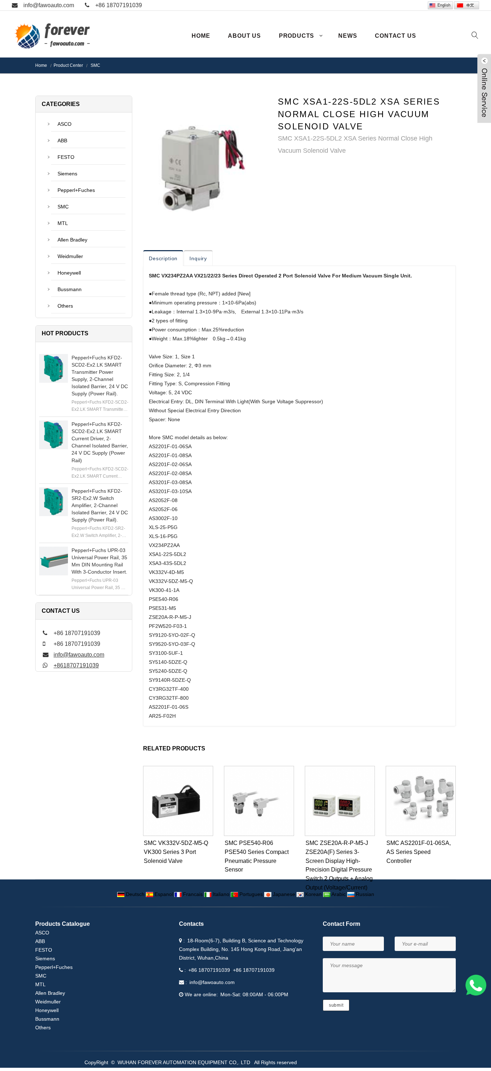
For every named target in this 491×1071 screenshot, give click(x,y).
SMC (95, 65)
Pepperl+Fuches (76, 190)
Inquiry (198, 258)
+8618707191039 (76, 665)
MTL (63, 223)
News (347, 36)
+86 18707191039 (118, 5)
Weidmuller (70, 256)
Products (296, 36)
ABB (62, 140)
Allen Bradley (72, 240)
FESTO (66, 157)
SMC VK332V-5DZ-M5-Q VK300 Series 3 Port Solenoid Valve (176, 852)
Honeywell (69, 273)
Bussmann (70, 289)
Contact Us (395, 36)
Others (65, 306)
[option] (205, 159)
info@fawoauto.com (48, 5)
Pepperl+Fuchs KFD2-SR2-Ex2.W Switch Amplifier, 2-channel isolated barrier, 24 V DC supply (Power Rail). (100, 505)
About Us (244, 36)
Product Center (68, 65)
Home (201, 36)
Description (163, 258)
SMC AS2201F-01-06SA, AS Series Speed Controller (418, 852)
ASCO (65, 124)
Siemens (67, 173)
